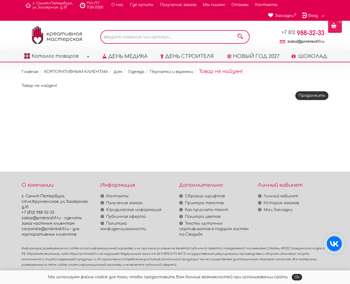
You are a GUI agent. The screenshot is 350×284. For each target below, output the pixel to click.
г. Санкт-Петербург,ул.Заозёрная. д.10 (53, 5)
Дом (117, 72)
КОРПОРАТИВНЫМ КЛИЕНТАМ (76, 72)
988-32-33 (303, 33)
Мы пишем (214, 5)
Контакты (266, 5)
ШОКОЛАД (312, 56)
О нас (117, 5)
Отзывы (240, 5)
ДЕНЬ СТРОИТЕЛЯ (189, 56)
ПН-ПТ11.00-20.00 (95, 5)
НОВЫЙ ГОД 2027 (256, 56)
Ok (296, 277)
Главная (30, 72)
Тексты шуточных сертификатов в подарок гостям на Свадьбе (214, 228)
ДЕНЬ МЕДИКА (128, 56)
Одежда (136, 72)
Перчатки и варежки (171, 72)
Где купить (141, 5)
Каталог (55, 56)
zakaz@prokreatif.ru (305, 41)
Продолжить (312, 95)
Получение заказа (178, 5)
